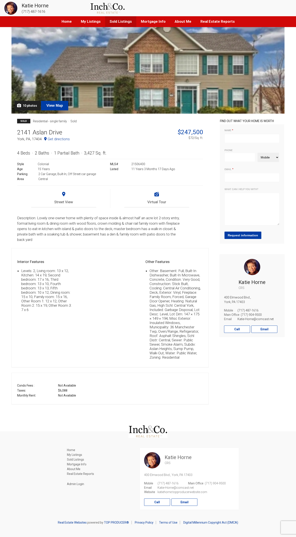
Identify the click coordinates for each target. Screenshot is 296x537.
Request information (243, 235)
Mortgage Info (153, 21)
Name (227, 130)
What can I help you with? (241, 189)
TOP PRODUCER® (116, 522)
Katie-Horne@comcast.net (255, 319)
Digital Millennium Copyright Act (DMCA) (210, 522)
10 (30, 105)
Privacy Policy (144, 522)
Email (227, 169)
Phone (228, 150)
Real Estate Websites (72, 522)
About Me (183, 21)
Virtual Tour (156, 202)
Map (54, 105)
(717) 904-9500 (251, 314)
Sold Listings (121, 21)
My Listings (91, 21)
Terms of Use (168, 522)
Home (67, 21)
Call (237, 329)
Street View (63, 202)
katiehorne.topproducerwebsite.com (182, 492)
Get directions (59, 139)
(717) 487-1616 (248, 310)
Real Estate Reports (217, 21)
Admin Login (75, 484)
